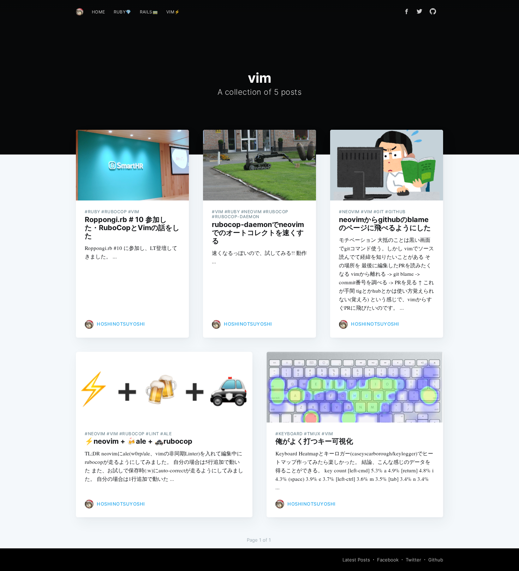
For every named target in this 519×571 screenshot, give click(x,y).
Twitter (413, 560)
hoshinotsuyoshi (121, 324)
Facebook (388, 560)
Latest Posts (356, 560)
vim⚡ (173, 11)
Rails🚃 (149, 11)
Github (435, 560)
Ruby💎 (122, 11)
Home (98, 11)
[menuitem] (98, 12)
